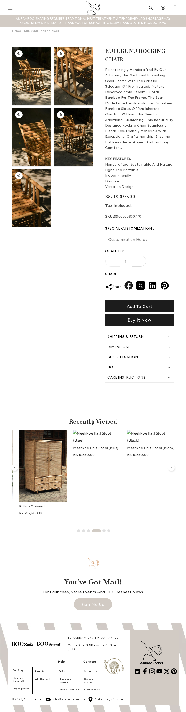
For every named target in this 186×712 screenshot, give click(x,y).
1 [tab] (78, 530)
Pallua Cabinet (28, 506)
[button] (10, 7)
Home (16, 31)
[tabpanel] (39, 475)
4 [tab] (96, 530)
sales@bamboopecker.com (68, 699)
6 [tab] (108, 530)
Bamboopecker (33, 699)
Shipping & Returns (65, 680)
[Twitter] (140, 286)
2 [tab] (83, 530)
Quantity (114, 251)
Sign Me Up (93, 604)
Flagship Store (21, 688)
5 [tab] (104, 530)
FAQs (62, 671)
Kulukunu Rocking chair (41, 31)
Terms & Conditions (69, 689)
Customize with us (90, 680)
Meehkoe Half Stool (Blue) (92, 448)
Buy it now (139, 320)
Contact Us (90, 671)
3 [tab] (88, 530)
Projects (39, 671)
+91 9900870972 (80, 638)
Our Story (18, 670)
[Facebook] (128, 286)
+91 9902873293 (108, 638)
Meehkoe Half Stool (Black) (147, 448)
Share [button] (116, 286)
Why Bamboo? (42, 679)
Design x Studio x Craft (20, 679)
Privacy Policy (92, 689)
